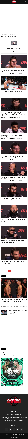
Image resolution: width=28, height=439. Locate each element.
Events (2, 297)
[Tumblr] (14, 429)
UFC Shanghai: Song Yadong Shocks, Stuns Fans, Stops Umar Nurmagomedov (14, 300)
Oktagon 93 (4, 352)
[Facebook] (6, 429)
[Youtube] (21, 429)
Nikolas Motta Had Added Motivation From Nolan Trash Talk (12, 241)
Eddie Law (13, 73)
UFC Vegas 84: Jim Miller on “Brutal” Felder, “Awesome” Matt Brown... (12, 157)
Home (2, 34)
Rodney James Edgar (5, 73)
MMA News (3, 67)
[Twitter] (14, 51)
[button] (26, 2)
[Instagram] (10, 429)
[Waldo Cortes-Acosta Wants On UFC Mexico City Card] (14, 126)
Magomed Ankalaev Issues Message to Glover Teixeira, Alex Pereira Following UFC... (13, 114)
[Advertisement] (14, 18)
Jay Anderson (13, 117)
